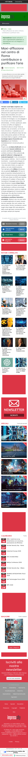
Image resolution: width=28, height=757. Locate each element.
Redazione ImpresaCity (9, 67)
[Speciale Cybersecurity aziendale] (14, 483)
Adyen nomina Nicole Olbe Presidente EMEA (20, 349)
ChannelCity (18, 1)
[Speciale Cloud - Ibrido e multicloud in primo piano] (14, 500)
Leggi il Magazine (14, 647)
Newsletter (6, 23)
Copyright (14, 708)
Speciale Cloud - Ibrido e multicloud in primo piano (13, 505)
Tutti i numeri (22, 616)
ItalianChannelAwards (19, 694)
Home (5, 29)
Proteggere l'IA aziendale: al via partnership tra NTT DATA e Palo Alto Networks (20, 330)
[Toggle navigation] (24, 16)
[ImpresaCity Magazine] (14, 631)
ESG (25, 98)
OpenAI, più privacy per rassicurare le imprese (5, 370)
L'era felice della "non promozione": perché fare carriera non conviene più (20, 267)
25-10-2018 (20, 67)
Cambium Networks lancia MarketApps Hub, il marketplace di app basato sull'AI (6, 311)
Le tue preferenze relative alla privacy (15, 752)
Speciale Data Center (8, 440)
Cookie (11, 741)
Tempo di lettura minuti (7, 70)
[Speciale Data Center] (14, 433)
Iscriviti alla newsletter (14, 678)
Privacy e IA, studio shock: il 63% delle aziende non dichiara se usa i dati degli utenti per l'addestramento (7, 331)
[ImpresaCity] (7, 16)
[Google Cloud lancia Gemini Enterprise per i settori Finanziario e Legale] (7, 281)
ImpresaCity (22, 687)
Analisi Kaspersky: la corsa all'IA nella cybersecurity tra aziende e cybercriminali (6, 351)
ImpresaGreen (6, 694)
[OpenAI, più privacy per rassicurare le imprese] (7, 362)
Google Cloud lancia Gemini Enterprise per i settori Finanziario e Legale (7, 289)
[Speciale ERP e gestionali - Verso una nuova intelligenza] (14, 467)
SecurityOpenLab (10, 691)
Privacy (17, 741)
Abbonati (21, 240)
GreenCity (20, 691)
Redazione (6, 708)
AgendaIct (14, 697)
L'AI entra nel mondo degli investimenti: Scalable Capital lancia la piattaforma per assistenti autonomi (7, 270)
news (9, 29)
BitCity (5, 687)
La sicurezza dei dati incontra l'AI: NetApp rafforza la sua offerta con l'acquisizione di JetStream (20, 311)
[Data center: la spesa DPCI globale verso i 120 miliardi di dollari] (21, 362)
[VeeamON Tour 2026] (14, 450)
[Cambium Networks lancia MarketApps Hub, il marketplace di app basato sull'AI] (7, 302)
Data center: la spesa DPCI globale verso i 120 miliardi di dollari (21, 370)
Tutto (25, 536)
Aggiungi (22, 229)
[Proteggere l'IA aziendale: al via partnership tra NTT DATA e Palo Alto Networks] (21, 322)
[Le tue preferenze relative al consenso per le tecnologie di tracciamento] (20, 755)
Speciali (12, 704)
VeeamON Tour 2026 (8, 456)
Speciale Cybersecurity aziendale (12, 489)
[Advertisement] (14, 654)
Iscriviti (22, 223)
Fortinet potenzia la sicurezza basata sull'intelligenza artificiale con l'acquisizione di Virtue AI (20, 291)
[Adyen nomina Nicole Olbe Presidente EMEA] (21, 342)
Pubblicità (22, 708)
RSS (14, 712)
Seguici (22, 234)
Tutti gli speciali (22, 423)
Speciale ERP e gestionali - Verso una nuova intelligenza (13, 472)
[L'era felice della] (21, 259)
